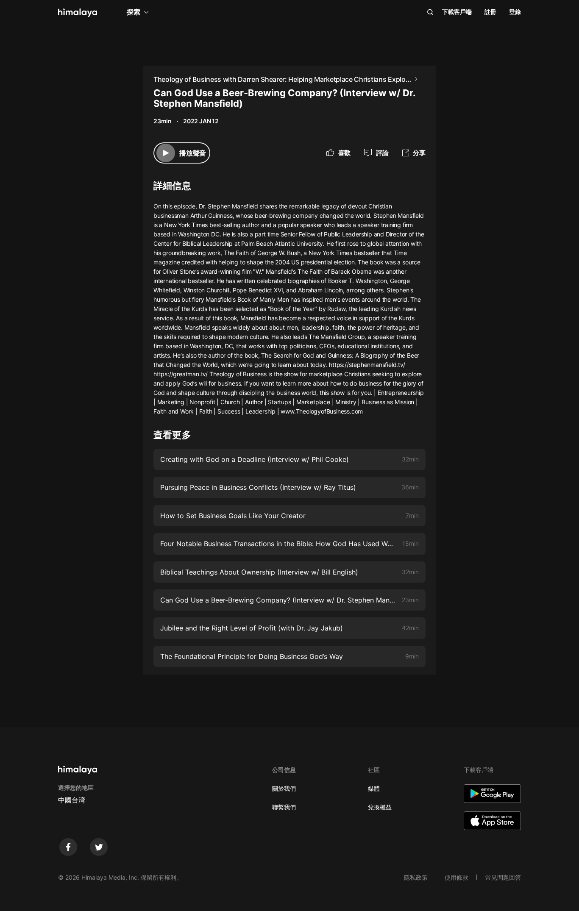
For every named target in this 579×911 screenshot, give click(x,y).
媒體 (374, 788)
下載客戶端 (457, 11)
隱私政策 (416, 877)
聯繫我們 (284, 807)
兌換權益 (380, 807)
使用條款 (456, 877)
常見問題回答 (503, 877)
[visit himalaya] (77, 12)
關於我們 (284, 788)
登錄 (515, 11)
